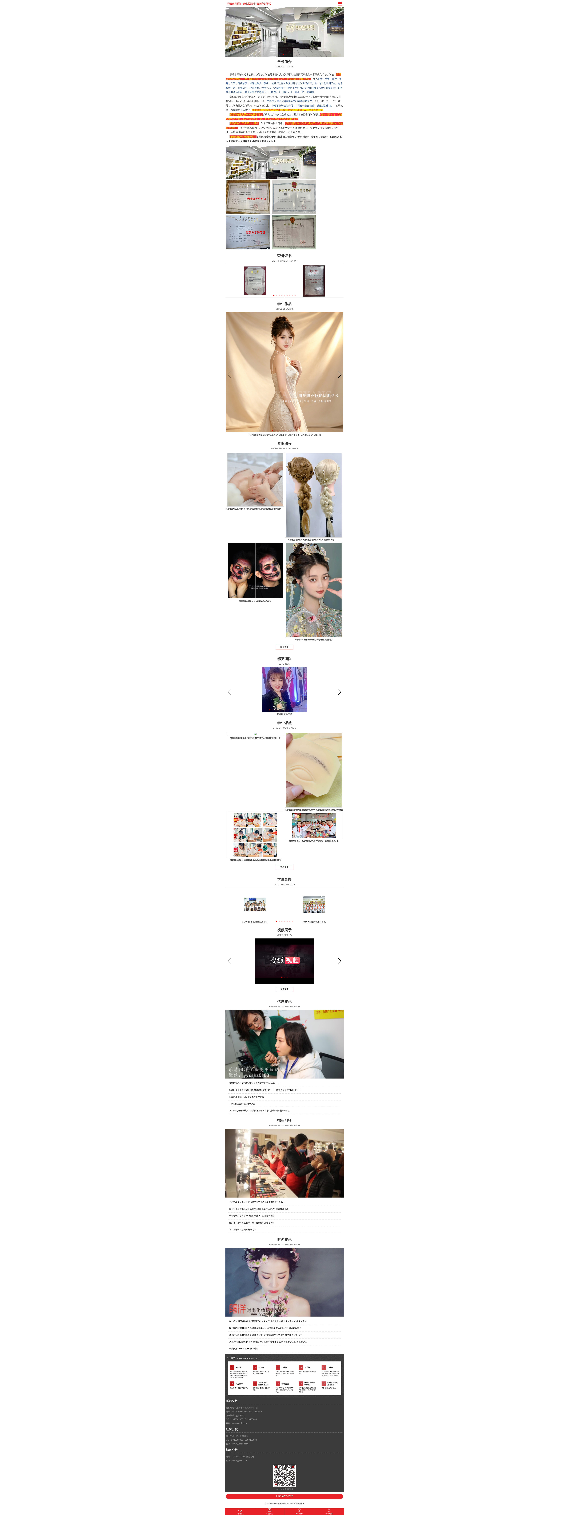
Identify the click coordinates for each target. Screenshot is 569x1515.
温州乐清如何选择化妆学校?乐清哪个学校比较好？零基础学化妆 (258, 1209)
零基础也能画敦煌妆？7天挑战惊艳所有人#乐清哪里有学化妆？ (255, 738)
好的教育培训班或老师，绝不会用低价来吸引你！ (252, 1223)
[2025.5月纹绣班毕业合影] (314, 904)
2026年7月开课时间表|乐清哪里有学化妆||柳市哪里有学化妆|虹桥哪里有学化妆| (265, 1335)
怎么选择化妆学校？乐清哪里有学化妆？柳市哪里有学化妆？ (257, 1202)
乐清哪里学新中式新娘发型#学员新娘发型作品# (314, 640)
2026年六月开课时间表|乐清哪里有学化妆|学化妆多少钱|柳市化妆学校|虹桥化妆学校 (268, 1342)
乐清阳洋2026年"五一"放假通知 (243, 1348)
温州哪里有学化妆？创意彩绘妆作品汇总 (255, 601)
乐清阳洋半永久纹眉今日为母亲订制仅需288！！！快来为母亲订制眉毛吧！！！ (266, 1090)
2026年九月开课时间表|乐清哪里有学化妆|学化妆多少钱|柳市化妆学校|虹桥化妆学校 (268, 1321)
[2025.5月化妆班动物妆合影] (255, 904)
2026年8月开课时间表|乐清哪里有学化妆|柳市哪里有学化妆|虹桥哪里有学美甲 (265, 1328)
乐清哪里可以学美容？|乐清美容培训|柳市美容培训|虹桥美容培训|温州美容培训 (257, 509)
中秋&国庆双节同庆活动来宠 (242, 1104)
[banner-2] (284, 56)
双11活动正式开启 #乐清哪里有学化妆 (246, 1097)
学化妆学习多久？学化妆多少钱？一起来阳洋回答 (252, 1216)
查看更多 (284, 646)
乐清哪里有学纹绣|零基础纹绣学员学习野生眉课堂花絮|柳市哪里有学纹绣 (314, 810)
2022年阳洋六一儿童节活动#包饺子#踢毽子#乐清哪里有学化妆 (314, 841)
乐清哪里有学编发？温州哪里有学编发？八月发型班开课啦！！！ (314, 540)
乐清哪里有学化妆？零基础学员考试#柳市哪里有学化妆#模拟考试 (255, 860)
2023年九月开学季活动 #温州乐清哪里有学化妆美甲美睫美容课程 (259, 1110)
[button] (273, 295)
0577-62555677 (284, 1496)
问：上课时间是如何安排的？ (242, 1229)
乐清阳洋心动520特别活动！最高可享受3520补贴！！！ (255, 1083)
